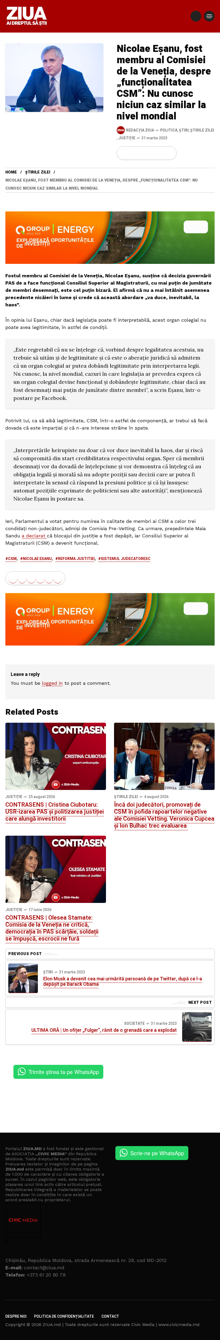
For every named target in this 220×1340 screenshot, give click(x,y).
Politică (168, 130)
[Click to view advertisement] (110, 237)
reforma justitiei (76, 559)
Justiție (126, 138)
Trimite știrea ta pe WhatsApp (63, 1072)
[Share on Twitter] (133, 153)
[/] (195, 16)
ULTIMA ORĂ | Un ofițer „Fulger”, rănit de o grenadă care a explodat (104, 1030)
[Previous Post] (23, 978)
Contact (110, 1316)
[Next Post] (197, 1027)
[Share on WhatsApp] (142, 153)
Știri (184, 130)
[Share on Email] (160, 153)
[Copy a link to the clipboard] (169, 153)
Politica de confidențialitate (64, 1316)
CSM (12, 559)
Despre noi (16, 1316)
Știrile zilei (202, 130)
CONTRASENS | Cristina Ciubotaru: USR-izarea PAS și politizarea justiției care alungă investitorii (54, 811)
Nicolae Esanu (37, 559)
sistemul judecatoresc (126, 559)
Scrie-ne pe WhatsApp (157, 1153)
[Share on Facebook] (124, 153)
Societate (134, 1023)
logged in (52, 683)
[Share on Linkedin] (151, 153)
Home (11, 172)
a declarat (34, 535)
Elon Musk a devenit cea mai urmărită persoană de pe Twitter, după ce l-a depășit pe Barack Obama (122, 981)
